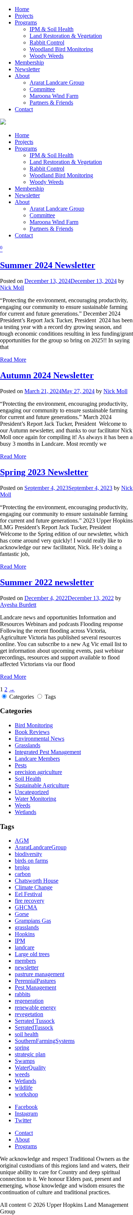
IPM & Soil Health (52, 29)
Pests (21, 765)
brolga (22, 867)
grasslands (27, 927)
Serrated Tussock (35, 1021)
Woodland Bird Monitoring (61, 49)
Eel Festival (28, 894)
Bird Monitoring (34, 725)
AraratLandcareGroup (40, 847)
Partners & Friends (51, 102)
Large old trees (32, 954)
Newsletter (27, 69)
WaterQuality (30, 1067)
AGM (22, 840)
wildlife (24, 1087)
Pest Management (35, 987)
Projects (24, 16)
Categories (21, 697)
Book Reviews (32, 732)
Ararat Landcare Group (57, 82)
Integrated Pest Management (48, 752)
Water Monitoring (35, 799)
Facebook (26, 1107)
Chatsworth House (36, 881)
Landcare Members (37, 758)
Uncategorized (32, 792)
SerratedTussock (34, 1027)
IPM (20, 941)
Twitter (23, 1120)
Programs (26, 22)
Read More (13, 359)
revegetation (29, 1014)
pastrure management (39, 974)
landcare (24, 947)
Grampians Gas (33, 921)
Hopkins (25, 934)
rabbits (22, 994)
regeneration (29, 1001)
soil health (26, 1034)
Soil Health (28, 779)
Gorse (22, 914)
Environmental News (39, 738)
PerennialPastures (35, 981)
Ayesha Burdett (18, 605)
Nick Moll (12, 287)
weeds (22, 1074)
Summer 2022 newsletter (47, 582)
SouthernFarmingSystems (45, 1041)
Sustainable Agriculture (42, 785)
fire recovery (29, 901)
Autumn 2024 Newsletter (47, 375)
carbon (23, 874)
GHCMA (26, 907)
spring (22, 1047)
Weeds (22, 805)
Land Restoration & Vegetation (66, 36)
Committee (42, 89)
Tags (50, 697)
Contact (24, 109)
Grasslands (27, 745)
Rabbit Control (47, 42)
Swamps (25, 1061)
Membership (29, 62)
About (22, 76)
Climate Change (33, 887)
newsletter (26, 967)
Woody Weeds (47, 56)
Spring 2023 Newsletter (44, 472)
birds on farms (31, 860)
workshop (26, 1094)
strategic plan (30, 1054)
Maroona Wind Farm (54, 96)
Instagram (26, 1113)
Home (22, 9)
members (25, 961)
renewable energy (35, 1007)
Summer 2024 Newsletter (47, 265)
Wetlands (25, 812)
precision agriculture (38, 772)
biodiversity (28, 854)
